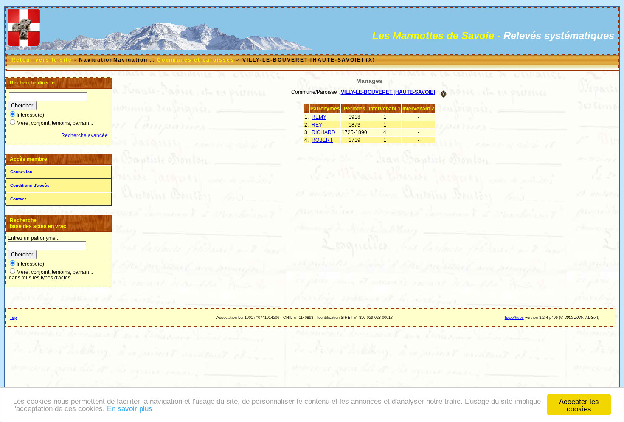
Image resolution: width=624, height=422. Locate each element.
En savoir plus (129, 409)
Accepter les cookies (579, 405)
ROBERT (322, 140)
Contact (18, 199)
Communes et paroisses (195, 60)
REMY (319, 117)
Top (13, 317)
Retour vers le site (41, 60)
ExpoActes (514, 317)
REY (317, 125)
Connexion (21, 171)
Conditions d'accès (30, 185)
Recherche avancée (84, 135)
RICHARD (323, 132)
